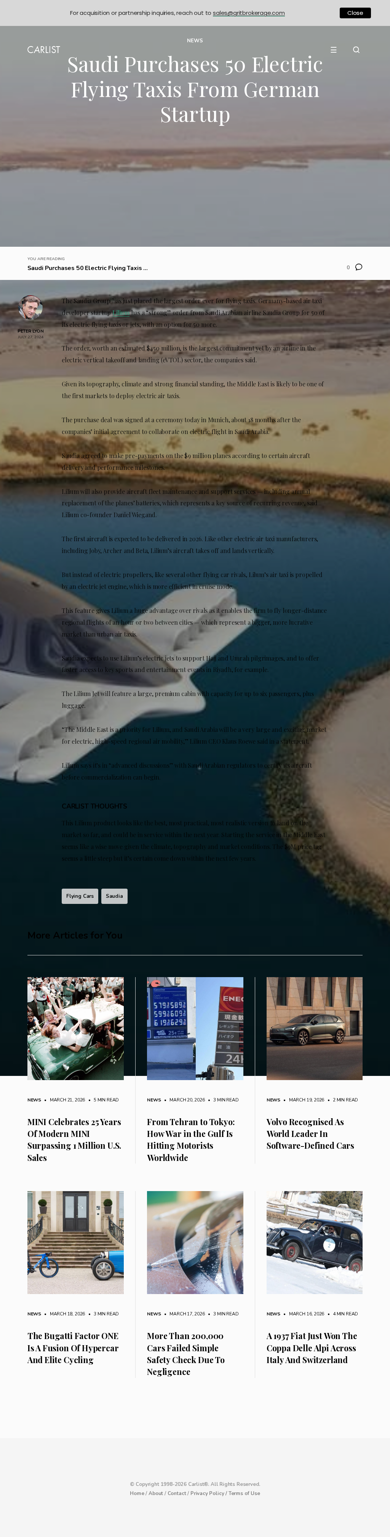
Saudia (114, 896)
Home (137, 1493)
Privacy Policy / (209, 1493)
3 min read (222, 1100)
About (156, 1493)
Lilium (120, 313)
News (34, 1100)
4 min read (341, 1314)
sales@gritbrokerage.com (249, 13)
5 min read (102, 1100)
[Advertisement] (195, 189)
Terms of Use (244, 1493)
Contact (177, 1493)
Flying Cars (80, 896)
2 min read (341, 1100)
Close (355, 13)
